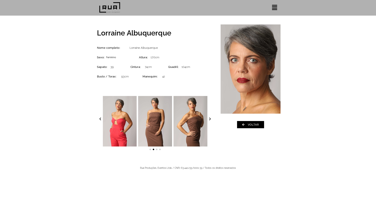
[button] (100, 119)
